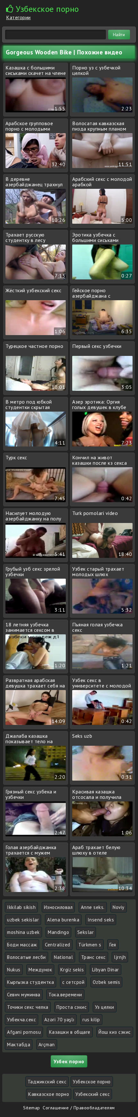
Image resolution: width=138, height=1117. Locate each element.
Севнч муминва (23, 995)
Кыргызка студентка (30, 982)
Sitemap (31, 1108)
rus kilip (91, 1020)
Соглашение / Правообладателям (79, 1108)
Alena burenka (63, 920)
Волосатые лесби (26, 957)
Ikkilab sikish (21, 907)
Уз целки (104, 1007)
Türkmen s (89, 945)
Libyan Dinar (105, 970)
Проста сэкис (71, 1007)
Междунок (40, 970)
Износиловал (58, 907)
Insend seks (101, 920)
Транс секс (93, 957)
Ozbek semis (106, 982)
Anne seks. (93, 907)
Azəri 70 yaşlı (59, 1020)
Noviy (119, 907)
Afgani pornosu (24, 1032)
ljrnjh (120, 957)
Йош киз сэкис (115, 1032)
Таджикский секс (47, 1082)
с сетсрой (73, 982)
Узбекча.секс (21, 1020)
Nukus (14, 970)
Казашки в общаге (70, 1032)
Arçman (47, 1044)
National (63, 957)
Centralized (57, 945)
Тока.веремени (65, 995)
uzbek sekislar (23, 920)
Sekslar (85, 932)
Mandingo (58, 932)
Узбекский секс (92, 1094)
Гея (112, 945)
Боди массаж (22, 945)
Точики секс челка (27, 1007)
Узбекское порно (92, 1082)
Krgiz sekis (72, 970)
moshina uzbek (23, 932)
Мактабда (18, 1044)
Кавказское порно (48, 1094)
